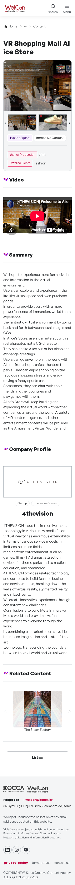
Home (13, 26)
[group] (22, 122)
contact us (62, 863)
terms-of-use (41, 863)
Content (39, 26)
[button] (69, 123)
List (35, 757)
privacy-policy (16, 863)
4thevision (37, 513)
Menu (67, 12)
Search (53, 12)
